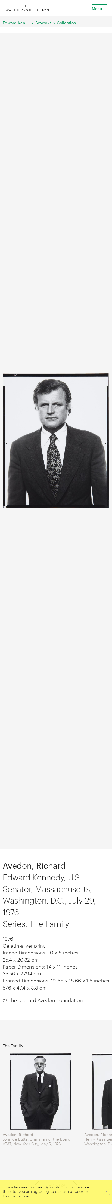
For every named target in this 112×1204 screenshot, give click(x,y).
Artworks (43, 22)
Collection (66, 22)
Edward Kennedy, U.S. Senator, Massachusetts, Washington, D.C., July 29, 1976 (16, 22)
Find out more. (16, 1196)
